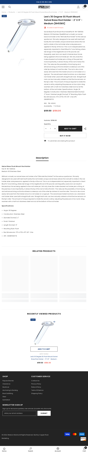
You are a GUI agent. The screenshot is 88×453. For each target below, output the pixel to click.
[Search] (9, 7)
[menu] (3, 7)
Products (12, 12)
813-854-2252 (47, 2)
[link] (15, 297)
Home (4, 12)
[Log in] (78, 7)
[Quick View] (54, 322)
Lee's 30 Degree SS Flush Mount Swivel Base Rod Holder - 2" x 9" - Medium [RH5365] (44, 358)
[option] (21, 34)
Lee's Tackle (44, 354)
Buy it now (65, 136)
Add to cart (70, 128)
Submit (44, 413)
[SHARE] (84, 128)
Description (42, 157)
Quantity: (47, 124)
